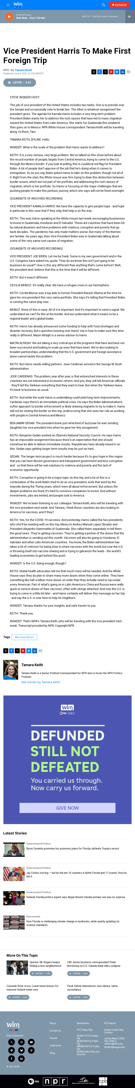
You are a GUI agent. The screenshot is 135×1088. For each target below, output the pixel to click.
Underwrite (55, 1045)
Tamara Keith (23, 70)
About (53, 1023)
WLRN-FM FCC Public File (87, 1042)
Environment (33, 916)
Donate (53, 1038)
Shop (52, 1053)
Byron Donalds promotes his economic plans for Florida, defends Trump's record (72, 848)
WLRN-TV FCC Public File (87, 1037)
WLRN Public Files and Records (88, 1053)
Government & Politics (38, 843)
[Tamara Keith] (10, 670)
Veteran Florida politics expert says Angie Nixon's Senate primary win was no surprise (75, 897)
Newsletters (83, 1023)
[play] (9, 16)
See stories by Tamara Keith (40, 682)
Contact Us (55, 1031)
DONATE (121, 5)
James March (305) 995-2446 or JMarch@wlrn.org (114, 1041)
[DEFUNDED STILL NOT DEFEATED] (67, 760)
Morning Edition (24, 637)
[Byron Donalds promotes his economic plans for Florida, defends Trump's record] (14, 850)
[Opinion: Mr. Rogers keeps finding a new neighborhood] (17, 967)
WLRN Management (114, 1047)
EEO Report (110, 1023)
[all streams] (130, 16)
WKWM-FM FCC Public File (88, 1047)
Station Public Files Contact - (114, 1031)
